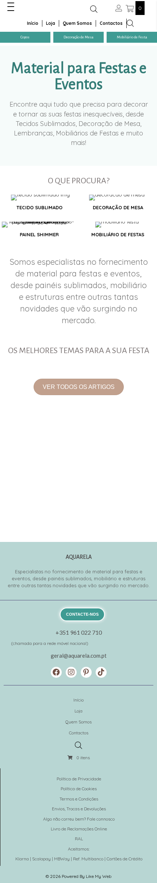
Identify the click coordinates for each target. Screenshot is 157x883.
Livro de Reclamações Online (79, 829)
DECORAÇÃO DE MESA (118, 207)
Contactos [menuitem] (111, 23)
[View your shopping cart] (130, 8)
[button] (10, 7)
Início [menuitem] (32, 23)
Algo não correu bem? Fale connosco (79, 819)
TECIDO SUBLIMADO (39, 207)
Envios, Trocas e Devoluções (79, 808)
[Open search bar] (93, 8)
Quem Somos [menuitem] (77, 23)
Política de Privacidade (79, 778)
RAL (79, 838)
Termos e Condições (79, 799)
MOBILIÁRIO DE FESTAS (117, 234)
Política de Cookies (79, 788)
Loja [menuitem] (50, 23)
